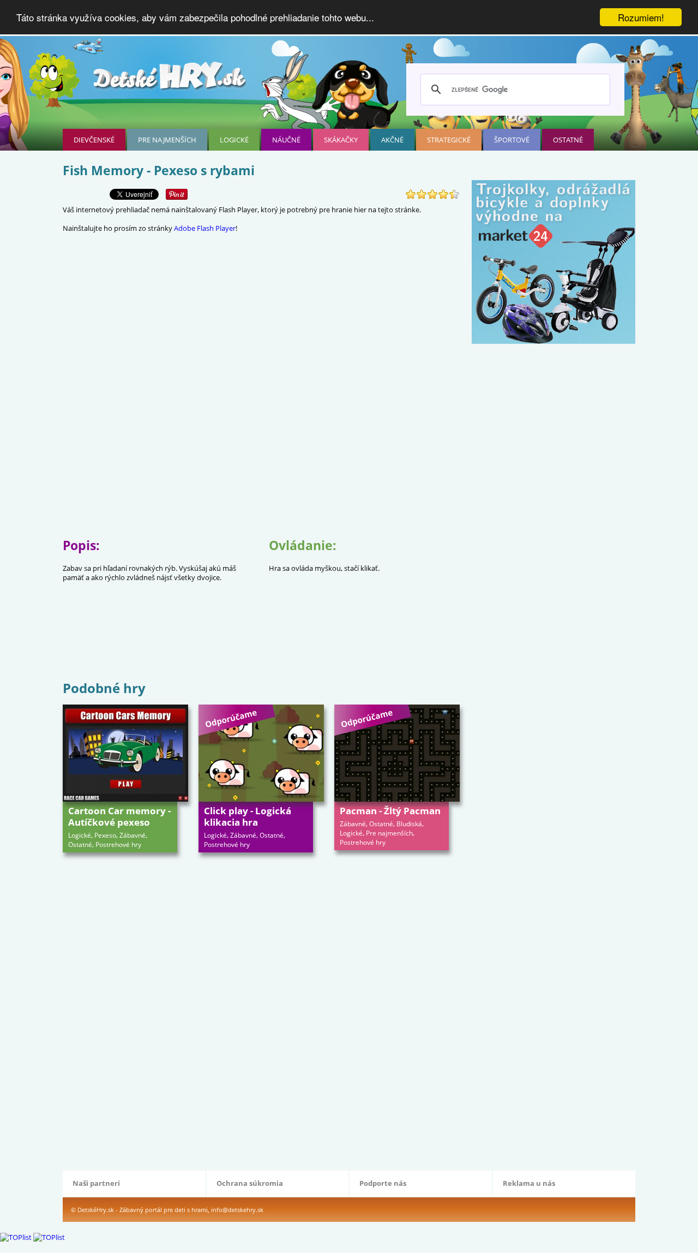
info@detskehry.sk (237, 1210)
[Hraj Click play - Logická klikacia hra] (261, 753)
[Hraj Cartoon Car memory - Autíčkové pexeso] (125, 753)
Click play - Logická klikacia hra (247, 816)
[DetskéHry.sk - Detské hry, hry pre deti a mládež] (170, 80)
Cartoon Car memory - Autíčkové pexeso (119, 816)
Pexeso (105, 835)
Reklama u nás (529, 1183)
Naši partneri (96, 1183)
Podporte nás (382, 1183)
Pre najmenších (167, 140)
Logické (234, 140)
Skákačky (341, 140)
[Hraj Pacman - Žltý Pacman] (397, 753)
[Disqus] (261, 1010)
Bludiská (409, 823)
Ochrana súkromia (249, 1183)
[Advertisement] (261, 642)
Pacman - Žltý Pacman (390, 810)
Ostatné (568, 140)
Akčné (392, 140)
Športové (511, 140)
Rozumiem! (641, 17)
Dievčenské (94, 140)
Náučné (286, 140)
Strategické (449, 140)
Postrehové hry (118, 844)
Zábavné (132, 835)
